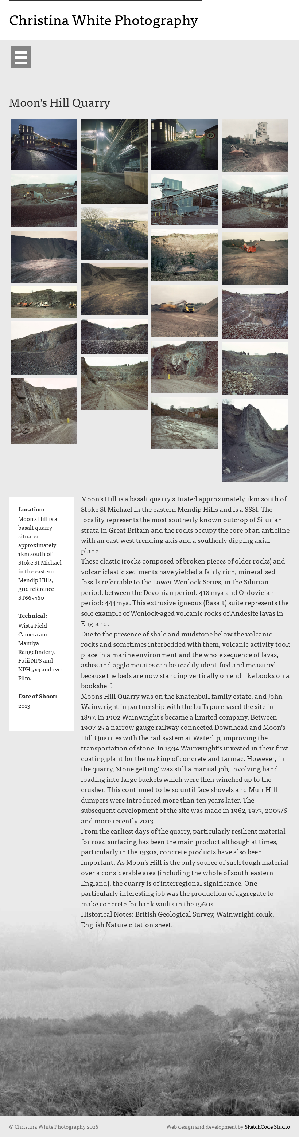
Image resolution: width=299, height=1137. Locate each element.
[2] (114, 161)
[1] (44, 145)
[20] (114, 384)
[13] (184, 311)
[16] (114, 336)
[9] (184, 255)
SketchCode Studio (267, 1126)
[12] (114, 289)
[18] (184, 367)
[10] (44, 256)
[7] (255, 201)
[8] (114, 233)
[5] (184, 199)
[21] (44, 411)
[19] (255, 368)
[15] (255, 313)
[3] (184, 144)
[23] (255, 440)
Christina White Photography (103, 19)
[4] (255, 145)
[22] (184, 423)
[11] (255, 258)
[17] (44, 348)
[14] (44, 302)
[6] (44, 200)
